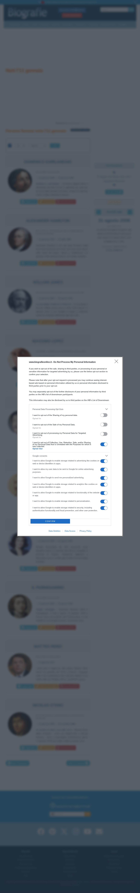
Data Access (70, 531)
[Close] (117, 362)
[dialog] (70, 446)
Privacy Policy (85, 531)
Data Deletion (54, 531)
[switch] (103, 415)
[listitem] (70, 409)
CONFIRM (50, 521)
